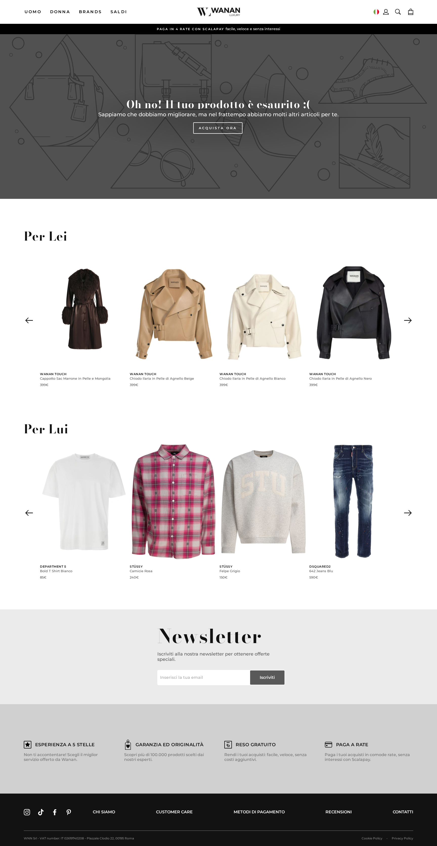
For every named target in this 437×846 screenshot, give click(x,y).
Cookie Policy (372, 838)
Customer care (174, 812)
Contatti (403, 812)
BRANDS (90, 11)
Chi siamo (104, 812)
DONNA (60, 11)
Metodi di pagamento (259, 812)
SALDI (119, 11)
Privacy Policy (402, 838)
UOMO (33, 11)
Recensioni (338, 812)
